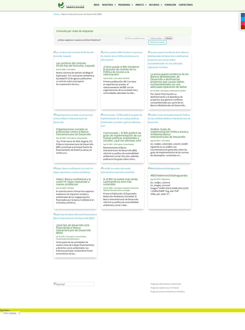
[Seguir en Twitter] (243, 19)
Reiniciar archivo (157, 42)
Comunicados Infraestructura (67, 239)
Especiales (166, 179)
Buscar (169, 38)
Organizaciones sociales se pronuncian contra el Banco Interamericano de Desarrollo (73, 131)
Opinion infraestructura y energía (116, 190)
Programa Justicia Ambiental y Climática (168, 292)
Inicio (96, 4)
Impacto (140, 4)
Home (56, 14)
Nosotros (107, 4)
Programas (124, 4)
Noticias (70, 188)
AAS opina (71, 69)
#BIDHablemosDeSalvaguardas (169, 175)
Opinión (126, 78)
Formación (170, 4)
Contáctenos (186, 4)
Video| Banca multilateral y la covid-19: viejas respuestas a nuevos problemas (73, 181)
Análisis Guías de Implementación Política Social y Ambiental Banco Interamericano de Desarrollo (169, 133)
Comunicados (81, 138)
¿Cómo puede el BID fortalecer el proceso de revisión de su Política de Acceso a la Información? (121, 70)
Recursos (154, 4)
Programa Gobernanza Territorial (165, 288)
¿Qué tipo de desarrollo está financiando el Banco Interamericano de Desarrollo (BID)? (73, 229)
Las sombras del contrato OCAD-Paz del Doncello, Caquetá (75, 64)
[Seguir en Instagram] (243, 23)
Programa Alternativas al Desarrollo (166, 284)
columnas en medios (178, 90)
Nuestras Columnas (130, 188)
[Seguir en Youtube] (243, 27)
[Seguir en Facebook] (243, 15)
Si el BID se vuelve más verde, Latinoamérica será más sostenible (120, 181)
